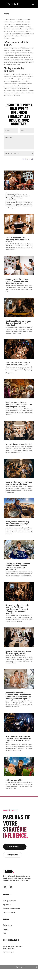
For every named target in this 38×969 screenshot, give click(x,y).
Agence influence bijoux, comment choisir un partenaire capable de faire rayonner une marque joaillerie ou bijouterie (18, 695)
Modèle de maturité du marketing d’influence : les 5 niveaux (17, 239)
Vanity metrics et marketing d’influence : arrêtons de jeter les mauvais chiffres (18, 523)
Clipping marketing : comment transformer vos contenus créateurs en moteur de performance (18, 566)
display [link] (8, 19)
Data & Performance (9, 912)
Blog (4, 933)
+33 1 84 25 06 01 (8, 952)
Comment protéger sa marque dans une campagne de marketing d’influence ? (18, 653)
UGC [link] (28, 79)
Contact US (28, 159)
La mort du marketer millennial (19, 444)
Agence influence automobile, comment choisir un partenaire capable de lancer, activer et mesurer (18, 739)
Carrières (6, 929)
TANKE (8, 871)
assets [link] (31, 76)
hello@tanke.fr (12, 855)
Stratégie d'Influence (9, 901)
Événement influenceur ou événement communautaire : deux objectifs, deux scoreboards (17, 196)
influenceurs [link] (14, 79)
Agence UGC (7, 905)
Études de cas (7, 925)
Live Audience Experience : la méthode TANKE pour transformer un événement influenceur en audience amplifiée (17, 609)
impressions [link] (19, 62)
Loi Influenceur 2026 (14, 780)
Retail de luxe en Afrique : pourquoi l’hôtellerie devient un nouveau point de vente (19, 404)
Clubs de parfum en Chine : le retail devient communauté (18, 363)
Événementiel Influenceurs (11, 908)
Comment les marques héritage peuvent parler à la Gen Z (19, 483)
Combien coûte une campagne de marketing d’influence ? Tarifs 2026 (18, 323)
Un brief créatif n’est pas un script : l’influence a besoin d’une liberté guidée (17, 281)
